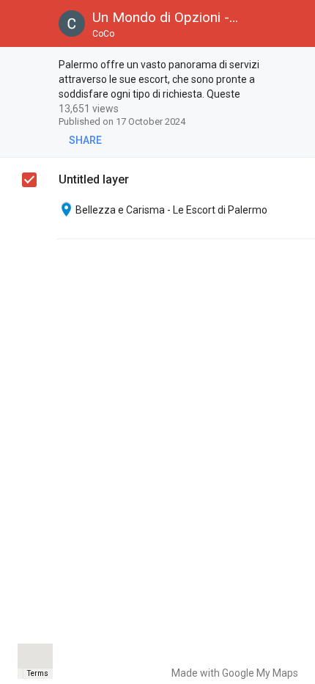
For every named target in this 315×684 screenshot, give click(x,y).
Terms (37, 673)
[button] (23, 23)
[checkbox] (297, 65)
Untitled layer (94, 179)
